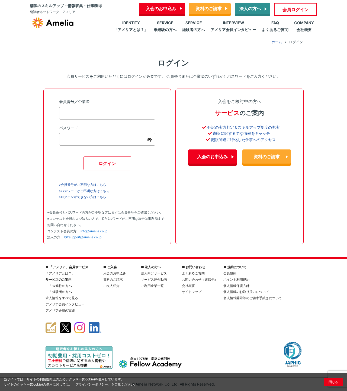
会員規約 (229, 273)
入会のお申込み (161, 8)
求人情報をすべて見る (62, 298)
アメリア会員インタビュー (65, 304)
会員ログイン (295, 9)
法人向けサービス (154, 273)
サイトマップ (191, 292)
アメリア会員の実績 (60, 310)
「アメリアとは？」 (60, 273)
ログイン (107, 163)
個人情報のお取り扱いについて (246, 292)
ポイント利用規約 (236, 279)
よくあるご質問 (193, 273)
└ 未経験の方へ (60, 286)
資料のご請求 (209, 8)
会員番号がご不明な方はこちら (83, 185)
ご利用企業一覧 (152, 286)
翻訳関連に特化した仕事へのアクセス (243, 139)
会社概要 (188, 286)
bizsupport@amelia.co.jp (82, 237)
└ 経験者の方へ (60, 292)
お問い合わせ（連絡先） (200, 279)
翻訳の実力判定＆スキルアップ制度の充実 (243, 127)
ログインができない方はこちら (83, 197)
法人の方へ (250, 8)
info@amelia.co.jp (94, 231)
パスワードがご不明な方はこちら (85, 191)
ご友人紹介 (111, 286)
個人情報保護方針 (236, 286)
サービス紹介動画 (154, 279)
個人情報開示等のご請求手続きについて (252, 298)
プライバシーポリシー (91, 384)
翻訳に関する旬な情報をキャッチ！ (243, 133)
